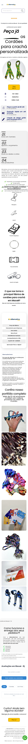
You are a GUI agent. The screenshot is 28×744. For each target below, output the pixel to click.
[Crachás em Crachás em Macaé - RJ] (14, 598)
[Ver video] (5, 94)
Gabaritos (15, 97)
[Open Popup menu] (2, 5)
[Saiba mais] (5, 100)
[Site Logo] (11, 4)
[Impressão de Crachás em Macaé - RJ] (14, 419)
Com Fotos (20, 686)
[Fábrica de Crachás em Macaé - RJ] (14, 449)
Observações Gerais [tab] (7, 354)
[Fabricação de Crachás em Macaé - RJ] (14, 482)
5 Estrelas (11, 686)
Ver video (15, 94)
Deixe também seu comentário (14, 678)
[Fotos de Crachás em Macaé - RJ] (14, 573)
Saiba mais (15, 100)
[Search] (19, 11)
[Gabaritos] (5, 97)
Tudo (4, 686)
